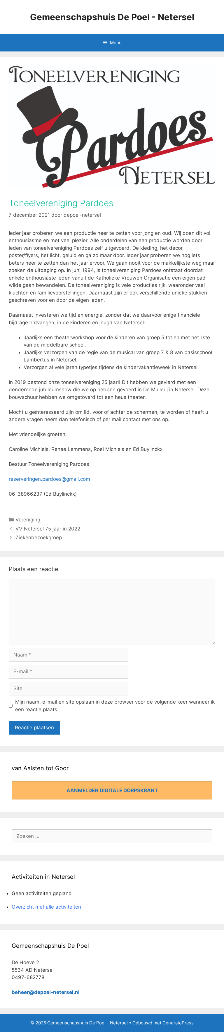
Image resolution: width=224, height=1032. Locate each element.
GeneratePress (178, 1023)
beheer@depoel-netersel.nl (46, 992)
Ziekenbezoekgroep (38, 537)
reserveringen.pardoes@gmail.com (49, 479)
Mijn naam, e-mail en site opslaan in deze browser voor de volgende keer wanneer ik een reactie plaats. (115, 705)
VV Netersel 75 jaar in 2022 (47, 529)
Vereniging (27, 520)
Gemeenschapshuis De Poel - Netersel (112, 17)
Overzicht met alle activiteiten (46, 907)
